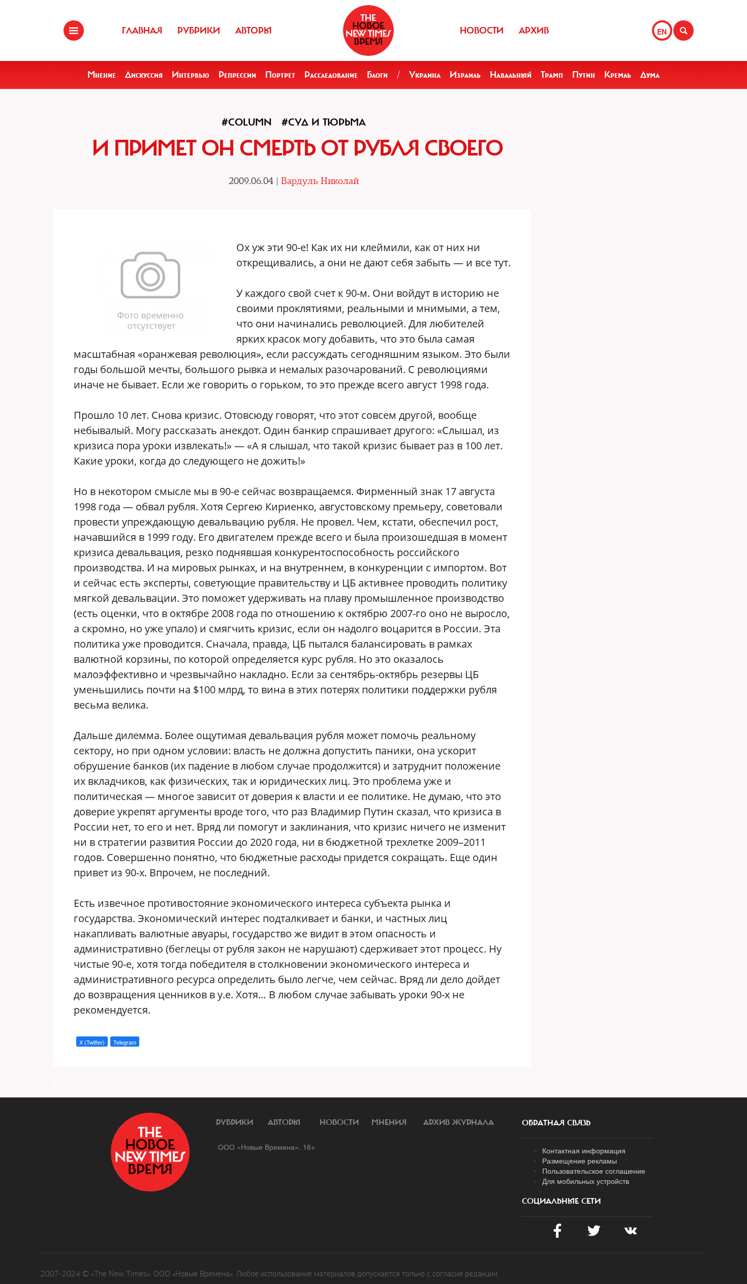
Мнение (101, 74)
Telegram (124, 1042)
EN (662, 31)
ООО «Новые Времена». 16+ (266, 1147)
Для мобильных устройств (585, 1181)
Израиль (465, 74)
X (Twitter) (92, 1042)
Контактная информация (584, 1150)
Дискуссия (144, 74)
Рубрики (198, 30)
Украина (425, 74)
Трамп (552, 74)
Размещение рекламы (579, 1160)
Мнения (389, 1122)
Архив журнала (458, 1122)
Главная (142, 30)
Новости (482, 30)
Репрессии (237, 74)
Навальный (511, 74)
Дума (650, 74)
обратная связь (556, 1123)
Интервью (190, 74)
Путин (583, 74)
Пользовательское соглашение (593, 1171)
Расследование (331, 74)
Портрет (280, 74)
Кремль (617, 74)
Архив (534, 30)
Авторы (253, 30)
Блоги (377, 74)
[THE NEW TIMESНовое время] (368, 30)
